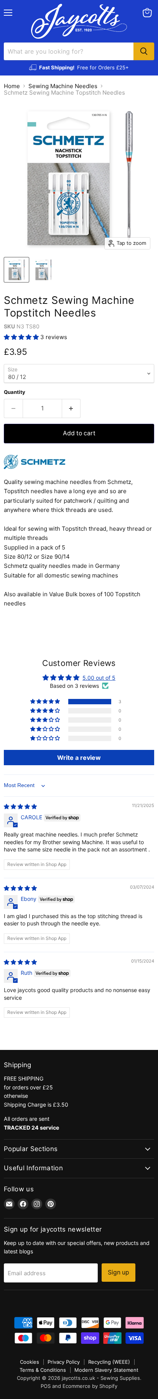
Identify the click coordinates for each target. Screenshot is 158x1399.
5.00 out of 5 (98, 677)
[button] (22, 337)
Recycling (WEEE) (109, 1362)
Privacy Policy (64, 1362)
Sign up (118, 1272)
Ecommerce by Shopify (90, 1386)
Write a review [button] (79, 757)
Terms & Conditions (43, 1370)
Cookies (29, 1362)
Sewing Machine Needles (62, 86)
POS (46, 1386)
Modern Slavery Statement (106, 1370)
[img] (20, 806)
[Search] (143, 51)
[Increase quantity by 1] (71, 408)
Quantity (14, 392)
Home (12, 86)
